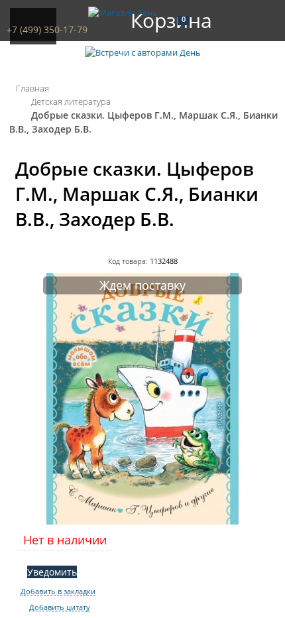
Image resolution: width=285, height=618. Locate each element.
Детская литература (71, 101)
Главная (32, 88)
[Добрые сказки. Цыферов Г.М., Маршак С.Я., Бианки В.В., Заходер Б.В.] (142, 522)
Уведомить (52, 572)
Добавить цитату (59, 607)
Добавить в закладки (58, 591)
